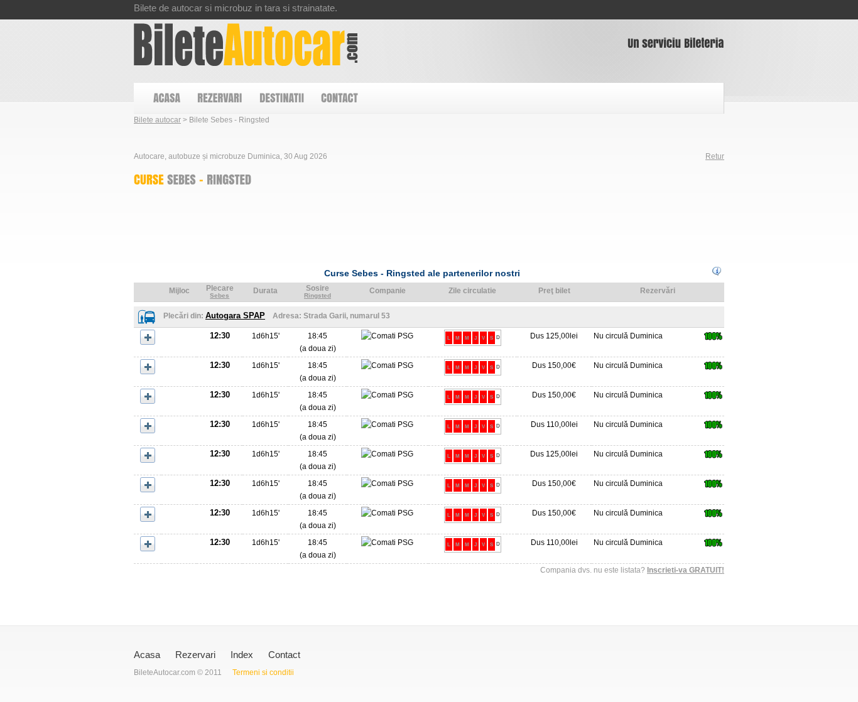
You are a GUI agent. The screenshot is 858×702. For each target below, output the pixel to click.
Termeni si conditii (263, 672)
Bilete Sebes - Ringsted (246, 44)
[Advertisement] (362, 223)
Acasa (147, 654)
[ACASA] (166, 98)
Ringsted (317, 295)
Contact (284, 654)
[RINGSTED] (229, 179)
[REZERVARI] (219, 98)
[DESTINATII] (281, 98)
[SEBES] (181, 179)
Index (242, 654)
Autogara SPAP (235, 315)
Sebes (219, 295)
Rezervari (195, 654)
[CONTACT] (339, 98)
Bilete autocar (157, 120)
